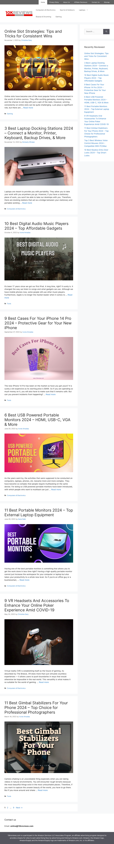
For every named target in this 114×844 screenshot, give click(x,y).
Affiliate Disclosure (80, 2)
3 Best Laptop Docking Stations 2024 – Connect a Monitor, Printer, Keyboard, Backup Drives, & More (38, 133)
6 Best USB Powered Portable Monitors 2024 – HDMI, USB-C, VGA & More (37, 420)
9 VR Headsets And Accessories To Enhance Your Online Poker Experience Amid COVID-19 (36, 605)
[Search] (106, 31)
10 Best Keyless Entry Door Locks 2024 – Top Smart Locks (96, 153)
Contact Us (96, 2)
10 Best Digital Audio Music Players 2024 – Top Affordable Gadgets (36, 226)
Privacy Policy (54, 2)
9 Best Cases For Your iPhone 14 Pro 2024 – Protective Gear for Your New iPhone (38, 323)
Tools (9, 304)
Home (43, 2)
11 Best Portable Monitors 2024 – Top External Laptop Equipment (38, 512)
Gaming (59, 17)
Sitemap (107, 2)
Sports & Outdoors (67, 10)
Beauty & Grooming (43, 17)
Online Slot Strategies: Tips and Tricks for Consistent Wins (33, 33)
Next (19, 808)
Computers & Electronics (45, 10)
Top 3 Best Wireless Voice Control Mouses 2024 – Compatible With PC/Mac (96, 143)
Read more (28, 108)
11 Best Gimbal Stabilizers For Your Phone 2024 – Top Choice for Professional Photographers (36, 707)
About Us (66, 2)
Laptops (82, 10)
